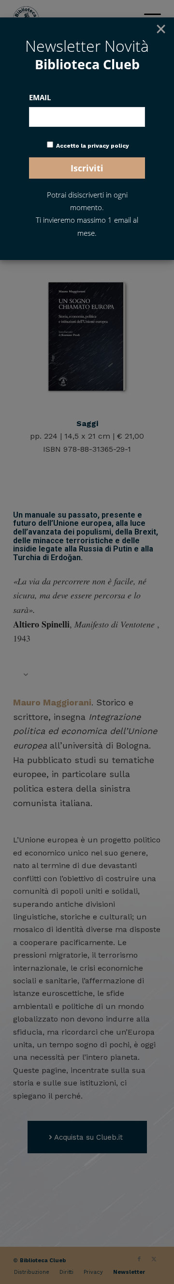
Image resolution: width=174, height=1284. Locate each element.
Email (40, 97)
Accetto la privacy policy (92, 145)
